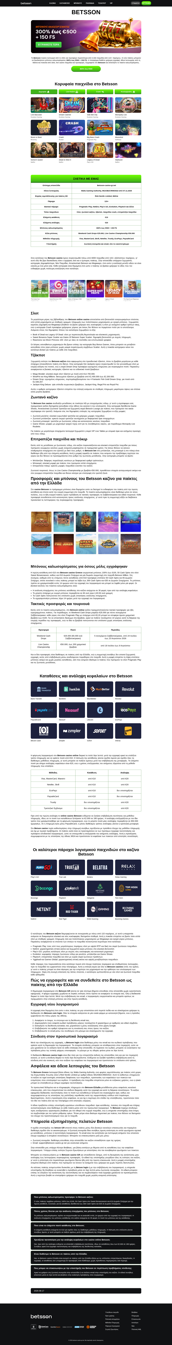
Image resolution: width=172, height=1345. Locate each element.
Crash (98, 92)
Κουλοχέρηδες (126, 92)
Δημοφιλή (42, 92)
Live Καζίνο (70, 92)
